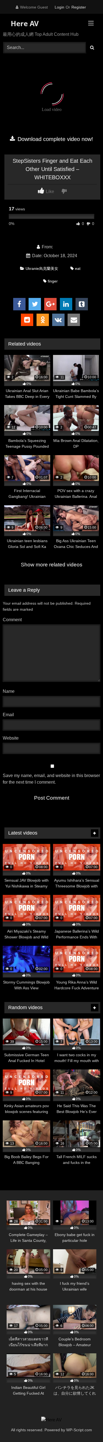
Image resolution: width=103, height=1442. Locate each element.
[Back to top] (86, 1425)
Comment (12, 619)
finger (53, 281)
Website (11, 738)
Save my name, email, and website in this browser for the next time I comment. (51, 778)
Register (78, 7)
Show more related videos (51, 564)
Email (10, 714)
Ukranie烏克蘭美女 (42, 268)
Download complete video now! (54, 139)
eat (77, 268)
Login (59, 7)
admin (60, 247)
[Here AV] (51, 1420)
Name (10, 691)
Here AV (24, 23)
